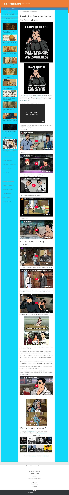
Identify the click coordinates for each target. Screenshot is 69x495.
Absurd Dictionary (5, 8)
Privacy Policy (34, 486)
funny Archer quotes (39, 95)
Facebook (34, 456)
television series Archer (24, 100)
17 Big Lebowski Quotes (31, 431)
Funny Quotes (19, 8)
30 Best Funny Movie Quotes (8, 168)
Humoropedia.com (12, 3)
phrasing (36, 97)
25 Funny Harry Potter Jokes (8, 189)
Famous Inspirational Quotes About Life (29, 11)
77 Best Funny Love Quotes (8, 176)
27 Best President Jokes (7, 193)
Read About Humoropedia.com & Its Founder (34, 465)
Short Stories (13, 8)
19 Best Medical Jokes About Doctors (9, 164)
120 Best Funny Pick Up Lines (8, 185)
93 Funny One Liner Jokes (7, 160)
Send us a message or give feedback (34, 478)
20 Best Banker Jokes (6, 197)
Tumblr (38, 473)
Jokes (25, 8)
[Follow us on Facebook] (32, 492)
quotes (40, 98)
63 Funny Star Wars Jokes (7, 172)
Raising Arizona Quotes (42, 432)
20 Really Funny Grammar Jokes (8, 181)
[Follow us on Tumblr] (31, 492)
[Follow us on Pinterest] (29, 492)
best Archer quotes (28, 95)
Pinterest (45, 456)
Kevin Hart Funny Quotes (7, 201)
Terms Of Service (34, 483)
